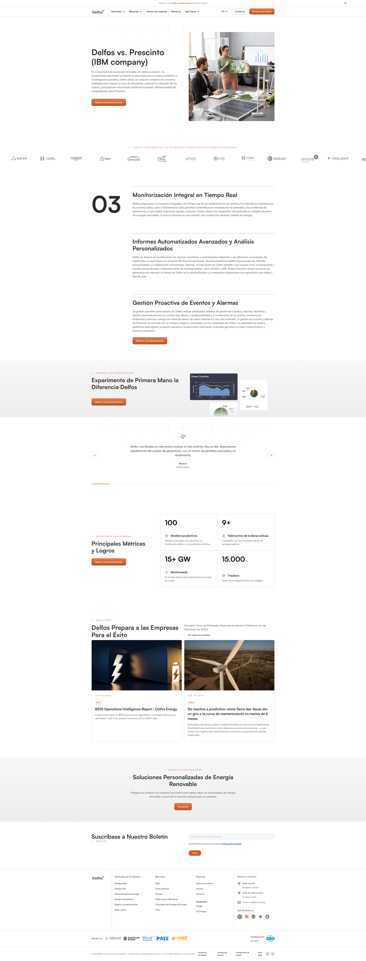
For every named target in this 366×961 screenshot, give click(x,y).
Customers (201, 901)
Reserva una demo (261, 11)
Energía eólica (121, 883)
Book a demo (120, 910)
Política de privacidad (202, 953)
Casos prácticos (162, 888)
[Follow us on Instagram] (267, 954)
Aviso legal (260, 953)
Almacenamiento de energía (127, 894)
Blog (157, 883)
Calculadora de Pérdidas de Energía (171, 904)
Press (157, 910)
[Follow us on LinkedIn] (272, 954)
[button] (118, 11)
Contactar (240, 11)
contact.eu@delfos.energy (254, 902)
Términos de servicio (222, 953)
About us (176, 11)
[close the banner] (345, 3)
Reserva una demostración (109, 102)
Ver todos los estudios (199, 635)
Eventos (158, 894)
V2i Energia (201, 911)
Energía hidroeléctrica (124, 899)
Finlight (199, 906)
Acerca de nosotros (157, 11)
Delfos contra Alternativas (166, 899)
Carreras (199, 888)
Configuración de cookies (242, 953)
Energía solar (120, 888)
